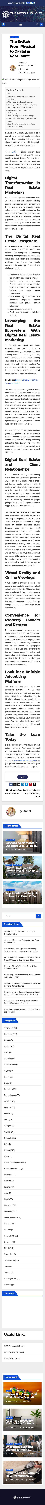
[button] (37, 24)
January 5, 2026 (15, 1401)
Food (6, 1120)
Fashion (7, 1101)
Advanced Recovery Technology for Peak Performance (20, 1423)
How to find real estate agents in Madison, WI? (31, 793)
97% (14, 152)
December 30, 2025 (16, 1427)
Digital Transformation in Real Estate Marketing (21, 98)
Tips (6, 1266)
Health (7, 1150)
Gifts (6, 1144)
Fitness (7, 1114)
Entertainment (10, 1095)
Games (7, 1132)
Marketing (8, 1211)
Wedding (8, 1285)
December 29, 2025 (16, 1453)
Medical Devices (11, 1217)
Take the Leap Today (15, 127)
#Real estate (23, 69)
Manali (23, 63)
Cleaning (8, 1058)
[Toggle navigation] (20, 24)
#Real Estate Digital (26, 73)
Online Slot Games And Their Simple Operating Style (21, 1397)
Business (8, 1034)
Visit (22, 777)
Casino (7, 1046)
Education (8, 1089)
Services (8, 1242)
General (7, 1138)
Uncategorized (10, 1279)
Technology (9, 1260)
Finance (8, 865)
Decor (6, 1077)
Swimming (8, 1254)
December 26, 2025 (16, 1480)
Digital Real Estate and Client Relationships (18, 111)
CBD (6, 1052)
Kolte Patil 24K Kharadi (14, 1352)
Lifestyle (7, 1205)
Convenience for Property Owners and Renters (22, 120)
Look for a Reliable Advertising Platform (22, 124)
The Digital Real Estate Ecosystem (20, 102)
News (6, 1224)
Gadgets (7, 1126)
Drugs (6, 1083)
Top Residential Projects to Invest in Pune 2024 (22, 894)
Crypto (7, 1071)
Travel (6, 1273)
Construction (9, 1065)
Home (6, 1156)
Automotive (9, 1028)
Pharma (7, 1230)
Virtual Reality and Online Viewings (21, 116)
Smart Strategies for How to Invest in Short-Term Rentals (21, 870)
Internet (7, 1187)
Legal (6, 1199)
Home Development (12, 1162)
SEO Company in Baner (14, 1346)
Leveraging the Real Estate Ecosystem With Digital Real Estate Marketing (22, 106)
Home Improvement (12, 1169)
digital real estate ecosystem (25, 760)
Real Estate (14, 37)
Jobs (6, 1193)
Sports (7, 1248)
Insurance (8, 1175)
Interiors (7, 1181)
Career (7, 1040)
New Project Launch (12, 1358)
